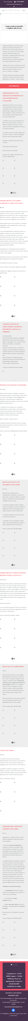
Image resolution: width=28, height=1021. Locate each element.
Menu (24, 10)
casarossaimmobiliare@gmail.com (14, 4)
